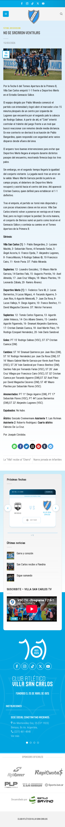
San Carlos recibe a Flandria (31, 564)
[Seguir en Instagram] (27, 3)
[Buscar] (61, 14)
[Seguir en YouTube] (43, 3)
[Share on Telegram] (50, 446)
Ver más (15, 736)
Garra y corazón (25, 553)
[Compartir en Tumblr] (44, 446)
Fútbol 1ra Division (12, 28)
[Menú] (6, 14)
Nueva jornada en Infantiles (47, 459)
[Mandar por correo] (32, 446)
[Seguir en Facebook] (22, 3)
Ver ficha (33, 520)
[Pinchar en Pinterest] (38, 446)
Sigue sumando (24, 575)
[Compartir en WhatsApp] (14, 446)
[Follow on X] (37, 3)
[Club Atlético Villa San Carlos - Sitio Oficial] (33, 17)
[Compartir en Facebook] (20, 446)
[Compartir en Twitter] (26, 446)
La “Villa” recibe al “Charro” (17, 459)
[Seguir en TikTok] (32, 3)
